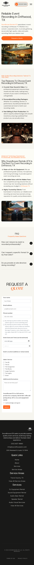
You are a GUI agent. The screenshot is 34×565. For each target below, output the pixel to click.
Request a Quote (17, 38)
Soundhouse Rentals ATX (9, 24)
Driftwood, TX (25, 186)
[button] (30, 4)
